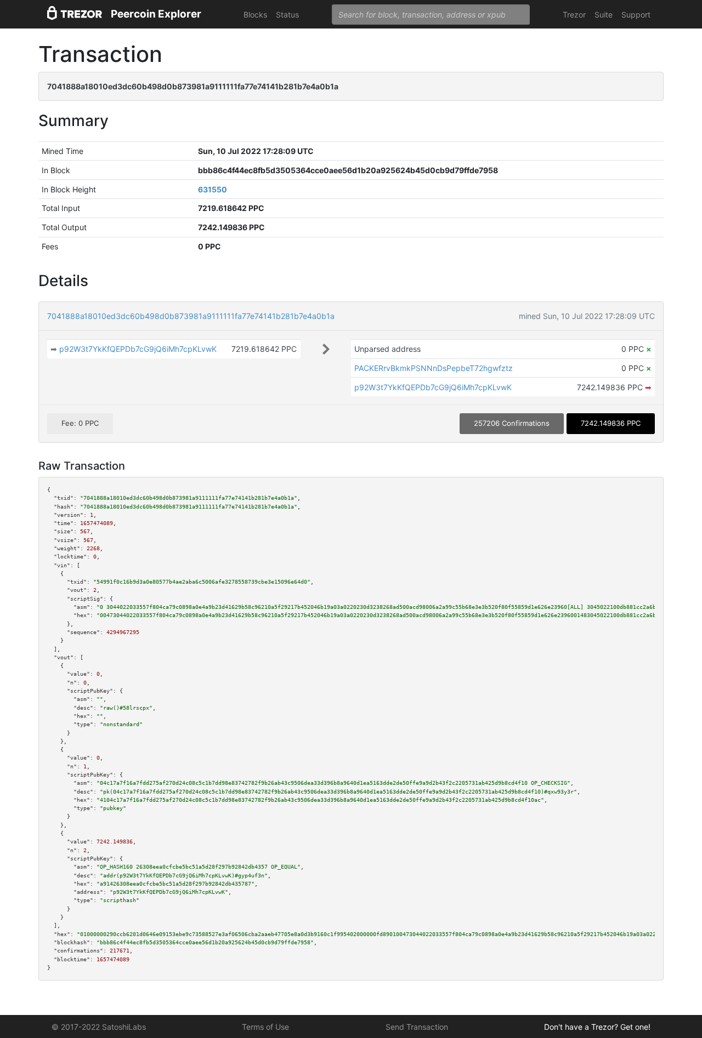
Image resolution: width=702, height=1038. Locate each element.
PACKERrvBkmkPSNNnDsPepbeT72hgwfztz (433, 368)
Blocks (255, 14)
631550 (212, 189)
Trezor (574, 14)
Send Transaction (417, 1026)
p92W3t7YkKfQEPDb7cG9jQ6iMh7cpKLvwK (138, 348)
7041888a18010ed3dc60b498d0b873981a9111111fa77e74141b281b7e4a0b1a (191, 316)
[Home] (74, 14)
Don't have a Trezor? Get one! (597, 1026)
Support (635, 14)
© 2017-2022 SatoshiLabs (99, 1026)
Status (287, 14)
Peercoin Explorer (156, 14)
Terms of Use (265, 1026)
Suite (604, 14)
